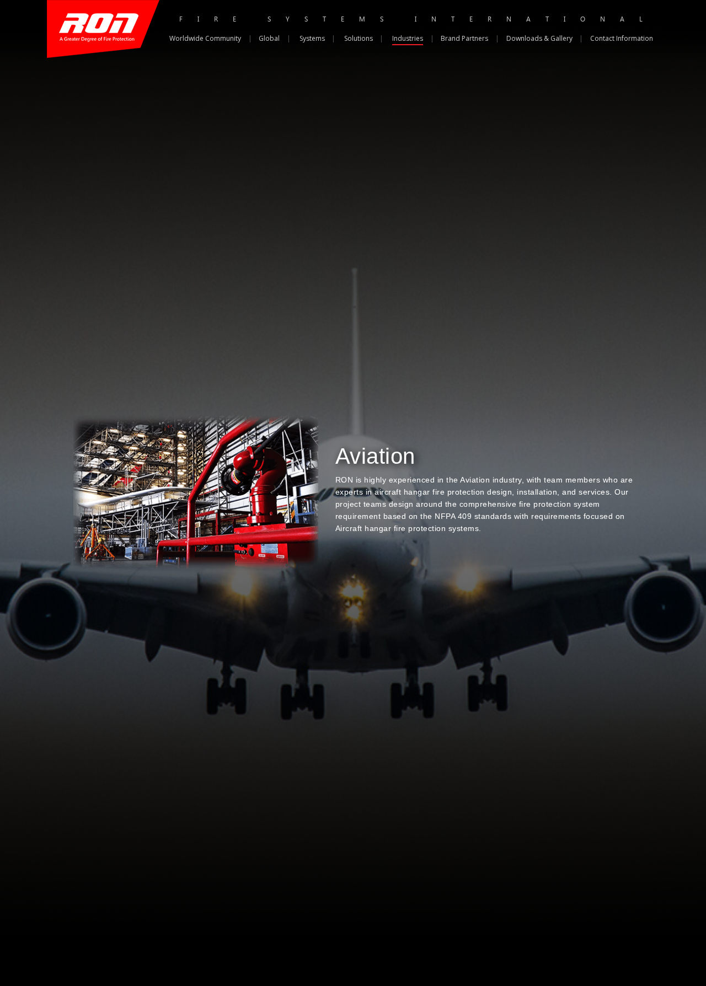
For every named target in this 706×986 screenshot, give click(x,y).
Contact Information (621, 38)
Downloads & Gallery (539, 38)
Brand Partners (464, 38)
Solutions (358, 38)
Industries (407, 38)
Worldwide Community (205, 38)
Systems (312, 38)
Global (269, 38)
